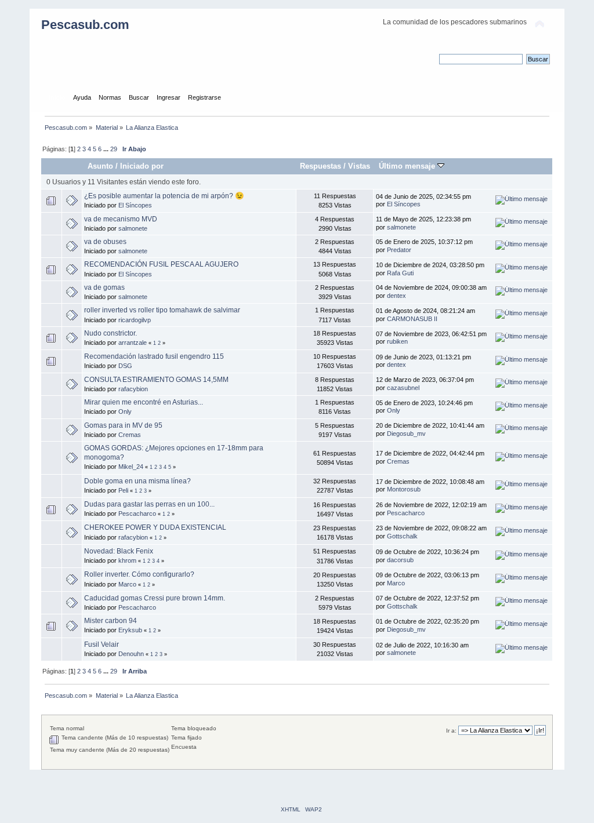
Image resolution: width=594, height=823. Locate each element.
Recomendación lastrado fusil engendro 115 (154, 356)
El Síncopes (135, 205)
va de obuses (105, 242)
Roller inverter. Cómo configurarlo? (139, 574)
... (106, 148)
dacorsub (400, 559)
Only (125, 411)
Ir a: (451, 730)
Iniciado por (142, 166)
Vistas (359, 166)
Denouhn (131, 653)
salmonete (132, 228)
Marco (127, 584)
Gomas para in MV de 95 (123, 425)
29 (113, 148)
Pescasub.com (85, 24)
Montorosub (404, 489)
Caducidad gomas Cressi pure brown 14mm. (154, 598)
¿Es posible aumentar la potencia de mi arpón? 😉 (164, 196)
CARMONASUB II (412, 318)
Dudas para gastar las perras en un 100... (149, 504)
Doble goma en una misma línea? (137, 481)
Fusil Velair (101, 644)
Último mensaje (408, 166)
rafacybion (133, 388)
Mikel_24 (130, 466)
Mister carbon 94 (110, 621)
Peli (123, 490)
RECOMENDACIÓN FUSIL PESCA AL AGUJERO (161, 264)
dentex (396, 295)
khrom (127, 560)
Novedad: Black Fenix (118, 551)
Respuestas (320, 166)
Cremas (129, 434)
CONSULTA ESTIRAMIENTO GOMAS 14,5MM (156, 380)
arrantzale (132, 342)
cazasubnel (403, 387)
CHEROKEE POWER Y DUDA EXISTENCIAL (155, 527)
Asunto (100, 166)
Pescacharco (137, 513)
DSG (125, 365)
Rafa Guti (400, 273)
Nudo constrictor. (110, 333)
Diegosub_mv (406, 433)
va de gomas (104, 287)
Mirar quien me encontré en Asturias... (143, 402)
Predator (399, 249)
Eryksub (130, 630)
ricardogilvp (134, 319)
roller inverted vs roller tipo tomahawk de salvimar (162, 310)
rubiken (397, 341)
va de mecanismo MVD (120, 219)
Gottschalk (402, 536)
